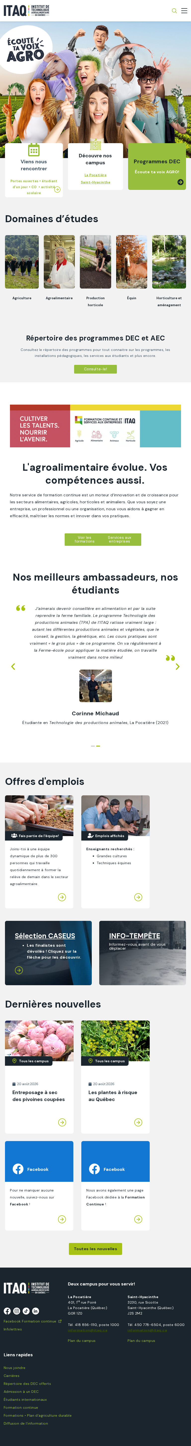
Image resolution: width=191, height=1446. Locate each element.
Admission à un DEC (21, 1391)
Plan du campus (82, 1340)
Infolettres (13, 1329)
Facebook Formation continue (30, 1321)
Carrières (11, 1375)
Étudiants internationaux (25, 1399)
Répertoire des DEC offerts (27, 1383)
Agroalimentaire (59, 298)
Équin (131, 298)
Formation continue (21, 1407)
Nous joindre (15, 1367)
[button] (15, 94)
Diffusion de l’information (26, 1423)
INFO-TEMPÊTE (134, 935)
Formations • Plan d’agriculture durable (38, 1415)
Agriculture (21, 298)
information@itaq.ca (87, 1330)
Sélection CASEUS (45, 935)
